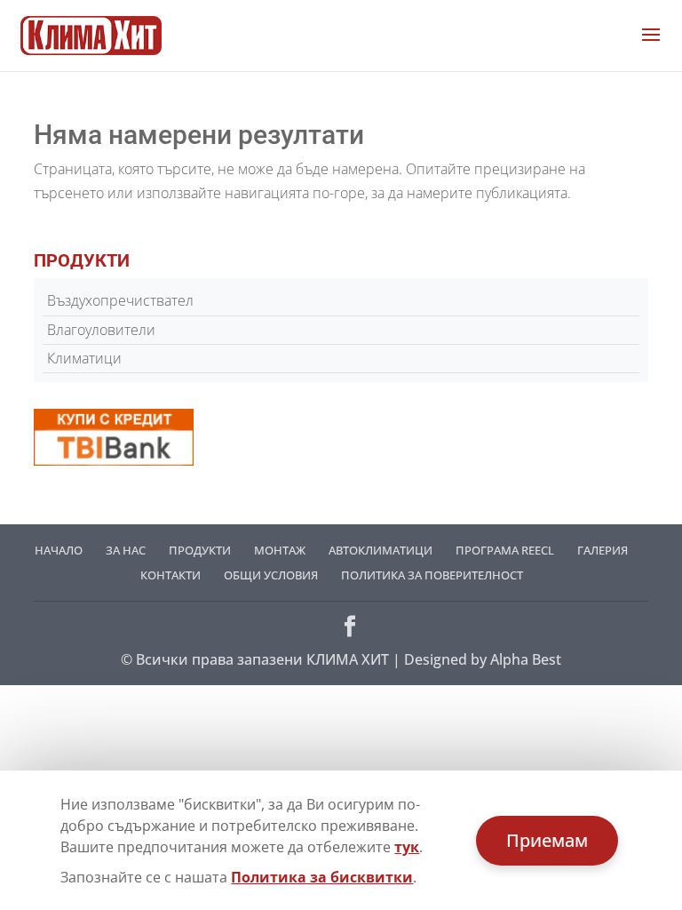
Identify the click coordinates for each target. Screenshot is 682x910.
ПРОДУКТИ (200, 550)
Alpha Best (525, 659)
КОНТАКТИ (170, 575)
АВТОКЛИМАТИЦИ (380, 550)
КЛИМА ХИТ (347, 659)
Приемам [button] (547, 840)
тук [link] (406, 847)
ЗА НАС (126, 550)
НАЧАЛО (59, 550)
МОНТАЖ (279, 550)
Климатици (84, 358)
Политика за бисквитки (322, 877)
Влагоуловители (101, 329)
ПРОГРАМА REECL (505, 550)
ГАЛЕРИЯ (602, 550)
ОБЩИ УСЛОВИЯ (271, 575)
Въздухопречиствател (120, 300)
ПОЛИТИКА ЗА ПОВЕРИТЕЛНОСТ (432, 575)
